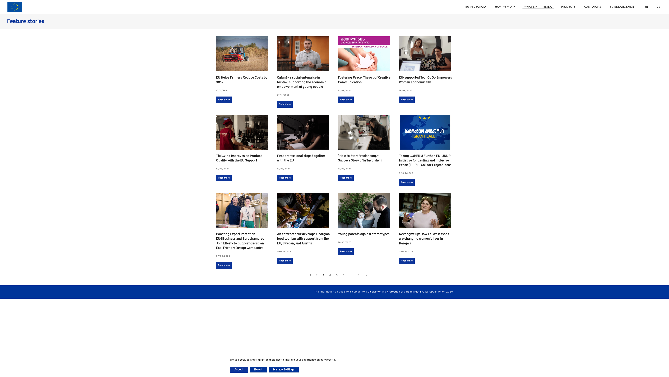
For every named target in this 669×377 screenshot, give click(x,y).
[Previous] (304, 276)
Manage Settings (283, 369)
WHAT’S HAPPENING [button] (538, 6)
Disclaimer (374, 291)
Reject (258, 369)
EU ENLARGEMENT (623, 6)
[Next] (365, 276)
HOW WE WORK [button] (505, 6)
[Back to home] (15, 7)
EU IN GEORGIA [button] (475, 6)
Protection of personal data (404, 291)
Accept (238, 369)
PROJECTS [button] (568, 6)
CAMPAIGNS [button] (592, 6)
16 (358, 275)
